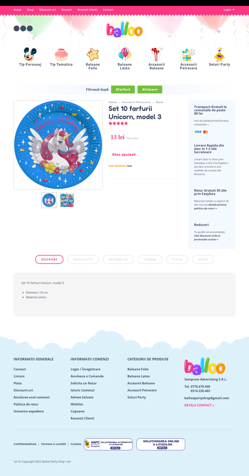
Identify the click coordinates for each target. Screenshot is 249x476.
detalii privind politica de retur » (210, 206)
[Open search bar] (211, 28)
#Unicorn (150, 89)
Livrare (150, 259)
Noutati (66, 10)
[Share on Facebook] (158, 184)
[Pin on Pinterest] (170, 184)
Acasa (17, 10)
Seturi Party (136, 397)
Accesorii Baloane (141, 383)
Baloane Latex (138, 376)
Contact (108, 10)
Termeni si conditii (53, 444)
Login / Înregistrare (85, 369)
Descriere (49, 259)
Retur (203, 259)
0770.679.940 (200, 386)
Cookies (76, 444)
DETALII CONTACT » (199, 405)
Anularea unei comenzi (32, 397)
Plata (177, 259)
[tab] (49, 260)
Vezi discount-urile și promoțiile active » (207, 237)
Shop (30, 10)
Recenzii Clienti (82, 418)
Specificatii (83, 259)
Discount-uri (47, 10)
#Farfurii (123, 89)
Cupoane (77, 411)
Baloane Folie (137, 369)
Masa (159, 102)
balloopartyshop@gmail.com (206, 398)
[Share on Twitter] (164, 184)
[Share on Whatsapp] (176, 184)
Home (113, 102)
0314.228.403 (200, 391)
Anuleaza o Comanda (87, 376)
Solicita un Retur (84, 383)
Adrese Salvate (82, 397)
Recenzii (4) (118, 259)
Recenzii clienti (87, 10)
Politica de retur (26, 404)
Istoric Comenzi (83, 390)
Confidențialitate (25, 444)
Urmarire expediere (29, 411)
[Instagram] (23, 28)
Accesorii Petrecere (136, 102)
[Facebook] (16, 28)
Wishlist (77, 404)
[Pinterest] (30, 28)
